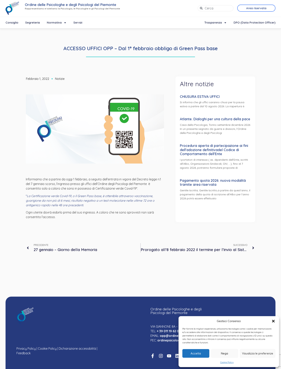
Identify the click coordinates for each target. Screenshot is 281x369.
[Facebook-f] (152, 356)
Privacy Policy (26, 348)
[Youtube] (169, 356)
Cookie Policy (227, 362)
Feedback (23, 353)
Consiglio (12, 22)
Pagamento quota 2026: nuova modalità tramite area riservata (213, 182)
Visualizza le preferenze (257, 353)
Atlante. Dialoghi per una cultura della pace (215, 119)
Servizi (77, 22)
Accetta (196, 353)
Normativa (54, 22)
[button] (273, 321)
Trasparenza (213, 22)
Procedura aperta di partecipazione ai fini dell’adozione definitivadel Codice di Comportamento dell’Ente (214, 149)
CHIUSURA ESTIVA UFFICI (200, 96)
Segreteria (32, 22)
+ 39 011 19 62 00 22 (171, 331)
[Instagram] (161, 356)
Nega (224, 353)
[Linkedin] (177, 356)
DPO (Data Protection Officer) (254, 22)
